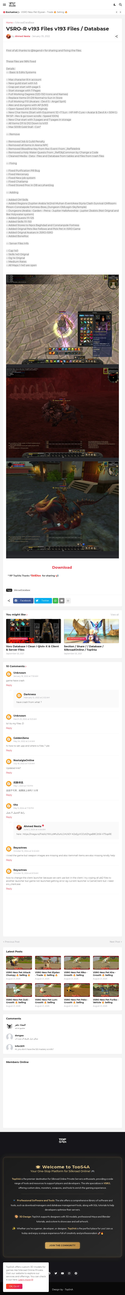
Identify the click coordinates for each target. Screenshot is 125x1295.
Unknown (19, 672)
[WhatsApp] (55, 600)
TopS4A (69, 1289)
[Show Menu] (4, 4)
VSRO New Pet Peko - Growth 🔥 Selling (76, 1001)
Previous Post (12, 941)
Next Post (115, 941)
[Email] (61, 600)
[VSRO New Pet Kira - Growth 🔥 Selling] (106, 963)
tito (15, 804)
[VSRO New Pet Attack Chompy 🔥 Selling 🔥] (19, 963)
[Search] (121, 4)
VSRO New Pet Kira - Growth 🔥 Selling (104, 974)
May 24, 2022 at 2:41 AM (24, 741)
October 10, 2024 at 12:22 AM (26, 851)
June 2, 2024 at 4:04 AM (34, 829)
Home (9, 23)
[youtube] (62, 1273)
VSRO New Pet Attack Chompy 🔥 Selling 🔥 (18, 974)
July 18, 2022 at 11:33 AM (24, 763)
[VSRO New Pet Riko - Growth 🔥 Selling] (77, 963)
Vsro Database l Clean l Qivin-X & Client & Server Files (32, 648)
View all (115, 615)
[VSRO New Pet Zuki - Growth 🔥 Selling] (19, 990)
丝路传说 (18, 782)
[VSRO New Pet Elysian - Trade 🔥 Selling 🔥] (48, 963)
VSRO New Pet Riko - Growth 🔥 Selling (42, 12)
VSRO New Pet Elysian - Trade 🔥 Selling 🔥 (47, 974)
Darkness (30, 694)
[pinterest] (76, 1273)
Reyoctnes (20, 847)
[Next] (120, 12)
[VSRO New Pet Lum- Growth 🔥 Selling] (48, 990)
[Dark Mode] (114, 4)
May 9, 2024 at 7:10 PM (23, 808)
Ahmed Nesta (32, 826)
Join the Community (62, 1245)
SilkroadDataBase (24, 23)
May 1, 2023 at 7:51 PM (23, 786)
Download (62, 567)
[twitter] (55, 1273)
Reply (9, 685)
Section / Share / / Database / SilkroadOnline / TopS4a (84, 648)
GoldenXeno (21, 738)
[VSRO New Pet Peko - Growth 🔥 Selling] (77, 990)
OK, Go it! (14, 1286)
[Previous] (116, 12)
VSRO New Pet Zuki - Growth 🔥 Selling (17, 1001)
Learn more (24, 1279)
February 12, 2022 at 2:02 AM (37, 697)
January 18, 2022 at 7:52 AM (25, 676)
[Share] (116, 36)
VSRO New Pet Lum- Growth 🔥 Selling (46, 1001)
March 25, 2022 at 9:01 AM (25, 719)
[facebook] (49, 1273)
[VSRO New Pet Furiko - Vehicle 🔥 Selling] (106, 990)
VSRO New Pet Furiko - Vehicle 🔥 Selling (105, 1001)
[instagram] (69, 1273)
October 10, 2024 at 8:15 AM (25, 873)
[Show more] (68, 600)
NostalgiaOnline (23, 760)
